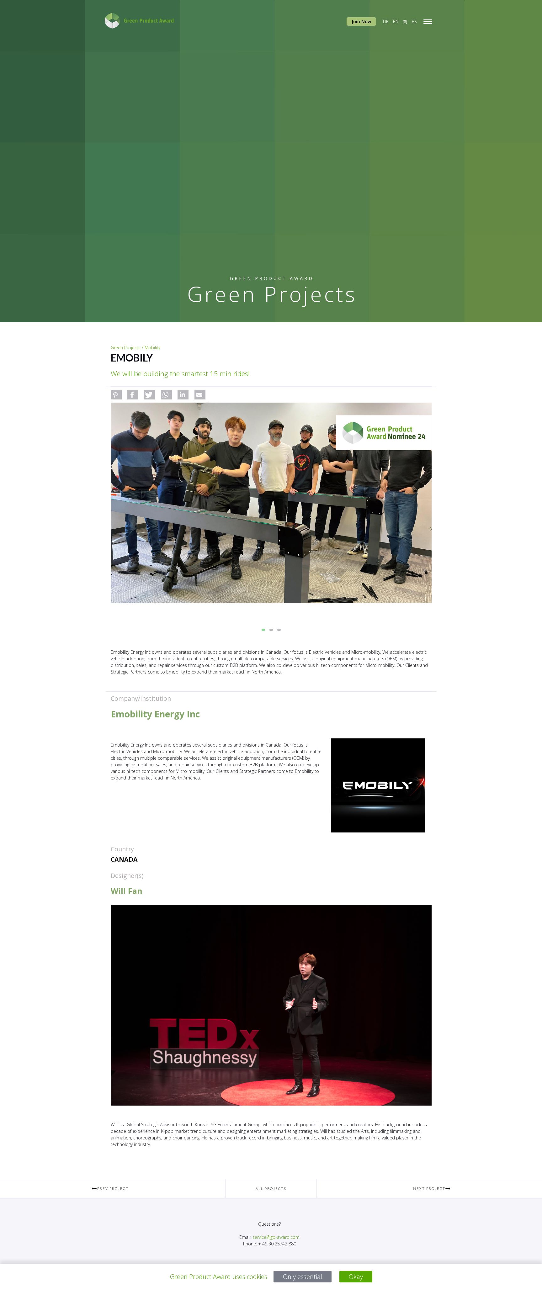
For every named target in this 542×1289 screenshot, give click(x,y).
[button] (116, 394)
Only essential (302, 1276)
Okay (356, 1276)
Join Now (361, 21)
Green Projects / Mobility (135, 348)
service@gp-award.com (276, 1237)
